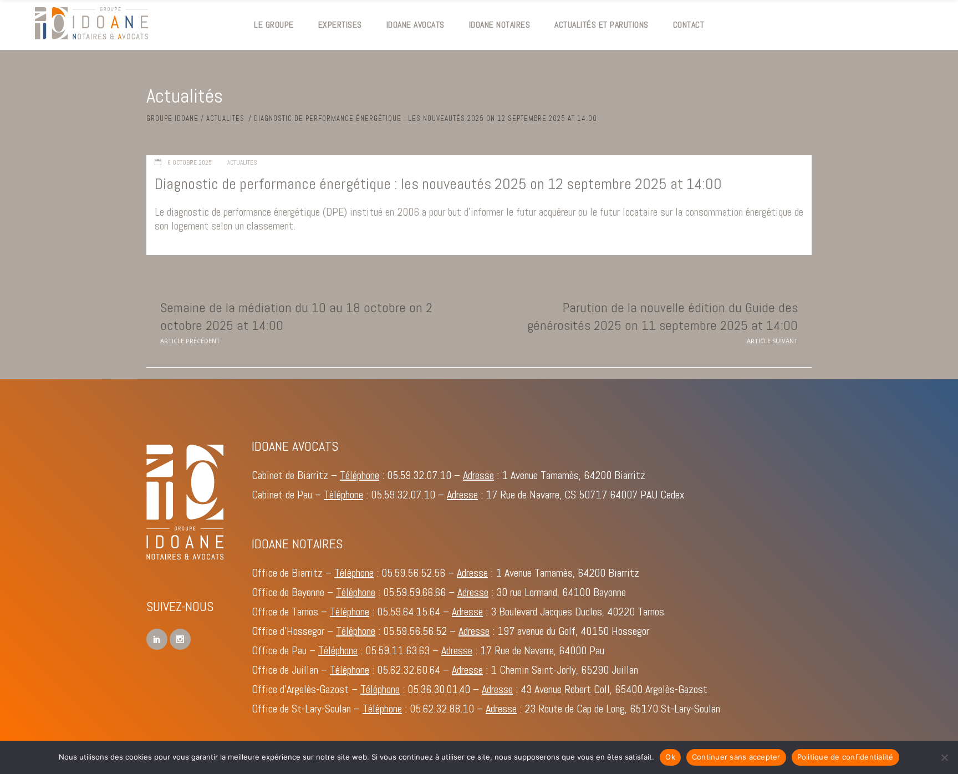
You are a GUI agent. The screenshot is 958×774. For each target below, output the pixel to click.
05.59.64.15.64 (408, 611)
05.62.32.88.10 (442, 708)
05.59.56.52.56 (413, 573)
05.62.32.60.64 (408, 670)
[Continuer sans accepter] (944, 757)
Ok (670, 756)
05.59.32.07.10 (419, 475)
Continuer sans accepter (736, 756)
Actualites (225, 118)
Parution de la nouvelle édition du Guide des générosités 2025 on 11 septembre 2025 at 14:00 (662, 316)
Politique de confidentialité (845, 756)
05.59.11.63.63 (397, 650)
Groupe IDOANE (172, 118)
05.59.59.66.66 (414, 592)
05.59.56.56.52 (415, 631)
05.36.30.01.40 (438, 689)
